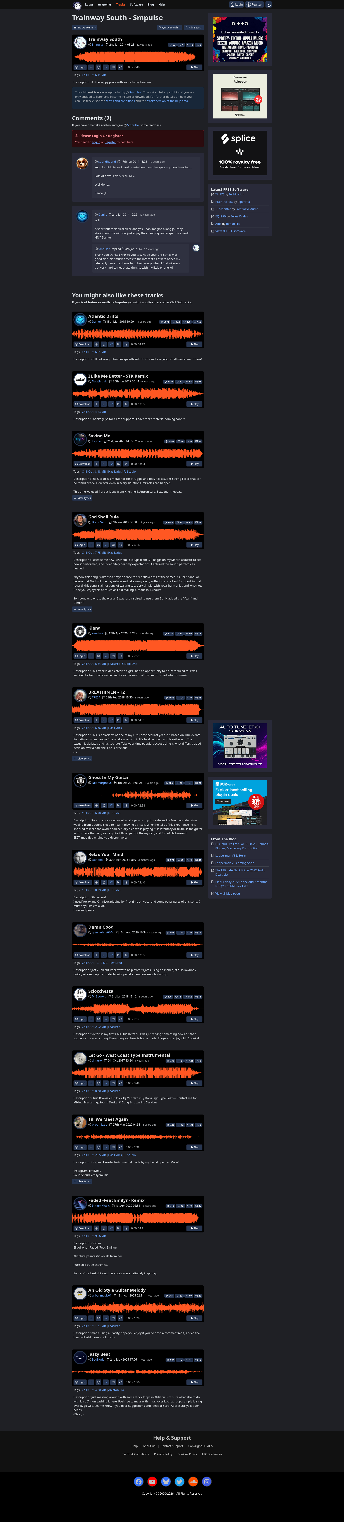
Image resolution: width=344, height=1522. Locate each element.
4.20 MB (100, 1390)
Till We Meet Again (108, 1119)
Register (110, 142)
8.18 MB (100, 472)
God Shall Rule (103, 517)
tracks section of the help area (167, 101)
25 (200, 1205)
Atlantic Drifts (103, 316)
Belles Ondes (239, 216)
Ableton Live (116, 1390)
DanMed (98, 860)
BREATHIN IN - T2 (106, 692)
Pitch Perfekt (224, 202)
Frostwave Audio (247, 209)
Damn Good (101, 927)
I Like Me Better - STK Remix (118, 376)
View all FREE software (230, 231)
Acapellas (105, 4)
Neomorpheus (102, 783)
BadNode (98, 1359)
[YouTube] (152, 1482)
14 (200, 932)
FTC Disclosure (212, 1454)
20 (200, 1295)
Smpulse (98, 45)
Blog (150, 4)
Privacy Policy (163, 1454)
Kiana (94, 628)
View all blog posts (228, 893)
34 (200, 859)
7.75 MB (100, 553)
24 (200, 783)
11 (200, 996)
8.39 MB (100, 890)
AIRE (218, 224)
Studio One (129, 664)
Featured (114, 664)
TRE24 (96, 697)
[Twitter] (180, 1482)
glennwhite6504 (103, 932)
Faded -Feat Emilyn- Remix (116, 1200)
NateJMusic (99, 381)
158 (199, 321)
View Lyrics (84, 498)
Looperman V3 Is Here (230, 856)
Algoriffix (244, 202)
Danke (102, 215)
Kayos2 (97, 441)
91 (200, 381)
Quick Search (170, 27)
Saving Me (99, 436)
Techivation (236, 194)
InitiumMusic (101, 1206)
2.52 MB (100, 1027)
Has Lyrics (115, 472)
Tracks (120, 4)
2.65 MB (100, 1155)
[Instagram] (207, 1482)
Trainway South (105, 39)
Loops (89, 4)
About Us (149, 1446)
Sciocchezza (100, 991)
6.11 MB (100, 75)
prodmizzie (99, 1125)
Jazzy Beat (99, 1354)
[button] (268, 4)
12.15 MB (101, 963)
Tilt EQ (219, 194)
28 (200, 522)
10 (200, 1359)
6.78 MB (100, 813)
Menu (86, 27)
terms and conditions (120, 101)
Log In (96, 142)
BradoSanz (99, 522)
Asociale (97, 633)
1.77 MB (100, 1326)
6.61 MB (100, 352)
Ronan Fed (233, 224)
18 (200, 633)
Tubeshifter (223, 209)
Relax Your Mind (105, 854)
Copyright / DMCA (200, 1446)
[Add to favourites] (105, 67)
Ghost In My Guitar (108, 777)
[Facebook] (139, 1482)
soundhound (107, 162)
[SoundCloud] (193, 1482)
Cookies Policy (187, 1454)
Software (136, 4)
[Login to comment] (113, 67)
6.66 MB (100, 728)
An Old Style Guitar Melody (117, 1290)
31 (200, 697)
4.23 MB (100, 412)
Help (162, 4)
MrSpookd (99, 996)
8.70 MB (100, 1091)
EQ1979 (220, 216)
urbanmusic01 (101, 1295)
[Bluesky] (166, 1482)
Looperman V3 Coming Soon (234, 863)
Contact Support (172, 1446)
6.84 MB (100, 664)
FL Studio (129, 472)
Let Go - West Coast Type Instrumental (129, 1055)
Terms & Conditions (135, 1454)
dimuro (97, 1060)
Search (195, 27)
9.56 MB (100, 1236)
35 (200, 441)
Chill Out (88, 75)
